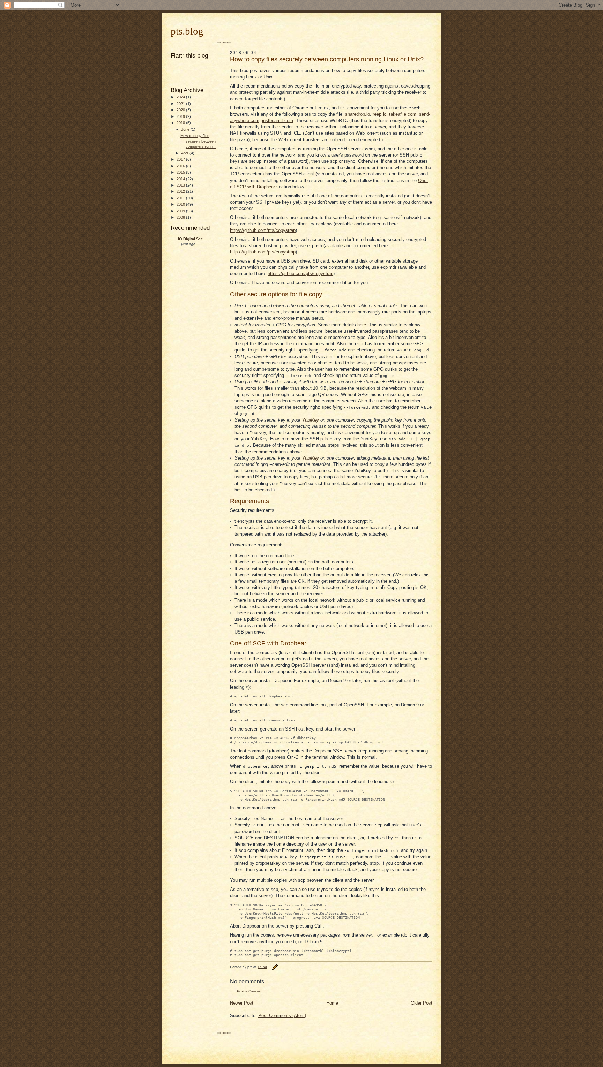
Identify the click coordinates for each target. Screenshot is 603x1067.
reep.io (379, 114)
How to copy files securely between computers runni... (198, 141)
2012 (181, 191)
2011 (181, 198)
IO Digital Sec (190, 239)
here (361, 324)
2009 (181, 211)
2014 (181, 179)
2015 (181, 172)
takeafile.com (402, 114)
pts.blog (187, 31)
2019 (181, 116)
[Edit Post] (274, 967)
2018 (181, 123)
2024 (181, 97)
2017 (181, 159)
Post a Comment (250, 991)
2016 (181, 166)
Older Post (421, 1003)
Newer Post (241, 1003)
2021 (181, 103)
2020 (181, 110)
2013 (181, 185)
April (185, 153)
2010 (181, 204)
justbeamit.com (277, 120)
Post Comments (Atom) (282, 1015)
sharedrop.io (357, 114)
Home (332, 1003)
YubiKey (310, 420)
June (186, 129)
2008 (181, 217)
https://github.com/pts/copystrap (263, 230)
